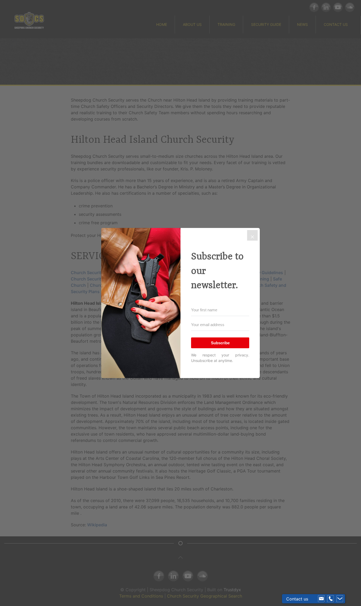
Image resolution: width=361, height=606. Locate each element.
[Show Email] (321, 599)
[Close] (252, 235)
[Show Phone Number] (330, 599)
